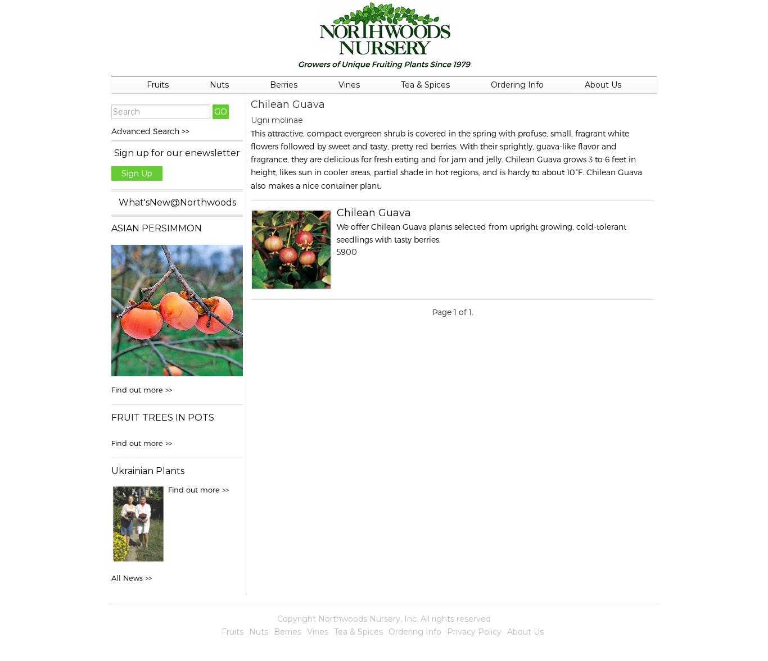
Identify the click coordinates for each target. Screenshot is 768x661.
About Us (603, 85)
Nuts (219, 85)
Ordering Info (517, 85)
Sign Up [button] (136, 173)
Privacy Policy (474, 632)
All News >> (131, 577)
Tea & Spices (425, 85)
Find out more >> (141, 389)
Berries (283, 85)
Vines (349, 85)
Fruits (158, 85)
